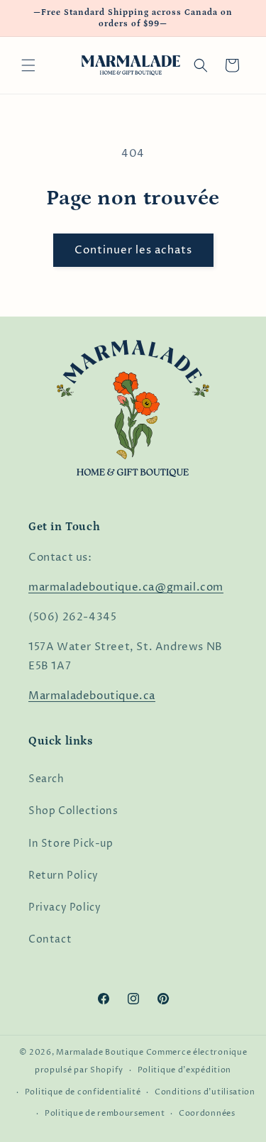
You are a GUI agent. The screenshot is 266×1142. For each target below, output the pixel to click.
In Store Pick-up (70, 843)
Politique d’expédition (184, 1070)
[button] (28, 65)
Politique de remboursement (105, 1113)
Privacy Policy (64, 907)
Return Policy (63, 875)
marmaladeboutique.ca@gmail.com (125, 587)
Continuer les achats (133, 250)
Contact (50, 939)
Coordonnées (207, 1113)
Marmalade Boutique (100, 1052)
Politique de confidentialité (83, 1092)
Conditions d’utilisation (205, 1092)
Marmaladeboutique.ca (91, 695)
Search (46, 779)
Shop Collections (73, 811)
